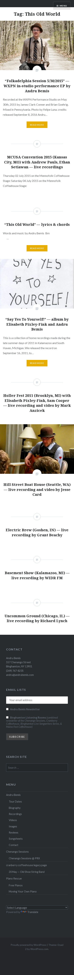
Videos (13, 820)
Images (13, 826)
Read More (37, 124)
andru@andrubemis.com (20, 674)
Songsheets (16, 838)
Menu (63, 5)
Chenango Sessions (17, 851)
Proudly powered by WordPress (28, 944)
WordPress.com (39, 948)
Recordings (15, 814)
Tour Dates (15, 801)
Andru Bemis (13, 794)
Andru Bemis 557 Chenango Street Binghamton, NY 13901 (19, 662)
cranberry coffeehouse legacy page (26, 865)
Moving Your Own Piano (23, 891)
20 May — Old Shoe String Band (27, 871)
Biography (14, 807)
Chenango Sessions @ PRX (24, 858)
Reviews (13, 832)
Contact (13, 845)
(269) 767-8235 (15, 670)
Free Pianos (16, 885)
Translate (32, 912)
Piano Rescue (14, 878)
